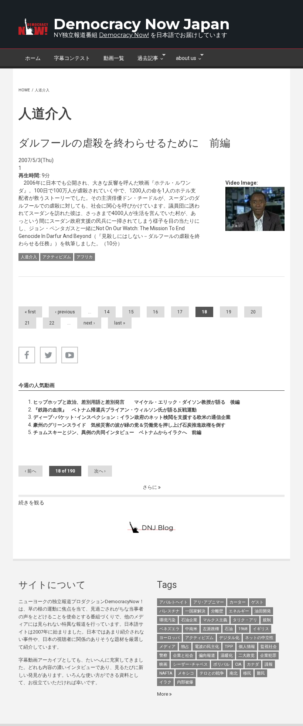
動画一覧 (113, 58)
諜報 (269, 664)
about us (182, 57)
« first (30, 312)
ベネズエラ (169, 628)
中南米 (191, 628)
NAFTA (165, 673)
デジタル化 (229, 637)
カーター (237, 602)
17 (180, 312)
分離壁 (217, 611)
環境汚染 (167, 620)
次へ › (100, 471)
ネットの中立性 (259, 637)
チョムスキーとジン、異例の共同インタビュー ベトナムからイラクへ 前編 (117, 432)
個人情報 (247, 646)
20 (253, 312)
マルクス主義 (215, 620)
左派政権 (211, 628)
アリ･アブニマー (208, 602)
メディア (167, 646)
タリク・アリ (245, 620)
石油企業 (189, 620)
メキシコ (186, 673)
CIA (238, 664)
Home (24, 90)
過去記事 (144, 57)
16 (155, 312)
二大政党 (246, 655)
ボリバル (221, 664)
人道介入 (29, 257)
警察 (163, 655)
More (163, 694)
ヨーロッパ (169, 637)
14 (106, 312)
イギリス (261, 628)
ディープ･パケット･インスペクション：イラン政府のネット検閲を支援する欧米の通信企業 (132, 417)
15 (131, 312)
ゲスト (257, 602)
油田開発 (263, 611)
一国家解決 (195, 611)
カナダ (253, 664)
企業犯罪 (268, 655)
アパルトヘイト (173, 602)
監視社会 (269, 646)
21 (27, 323)
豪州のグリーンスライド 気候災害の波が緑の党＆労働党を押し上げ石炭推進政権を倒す (129, 425)
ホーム (33, 58)
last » (119, 323)
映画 (163, 664)
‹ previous (65, 312)
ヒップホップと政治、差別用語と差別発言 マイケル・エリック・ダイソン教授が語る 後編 (136, 402)
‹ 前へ (30, 471)
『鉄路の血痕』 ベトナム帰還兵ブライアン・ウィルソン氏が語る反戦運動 (115, 410)
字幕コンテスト (72, 58)
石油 (229, 628)
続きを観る (31, 502)
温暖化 (227, 655)
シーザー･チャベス (190, 664)
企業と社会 (183, 655)
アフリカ (84, 257)
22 (51, 323)
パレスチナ (169, 611)
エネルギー (239, 611)
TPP (229, 646)
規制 (267, 620)
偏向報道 (207, 655)
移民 (247, 673)
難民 (261, 673)
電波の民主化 (207, 646)
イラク (165, 682)
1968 (242, 628)
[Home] (33, 27)
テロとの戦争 (212, 673)
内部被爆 (185, 682)
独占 (185, 646)
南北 (233, 673)
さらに (150, 487)
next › (89, 323)
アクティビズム (56, 257)
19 (228, 312)
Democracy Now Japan (142, 24)
